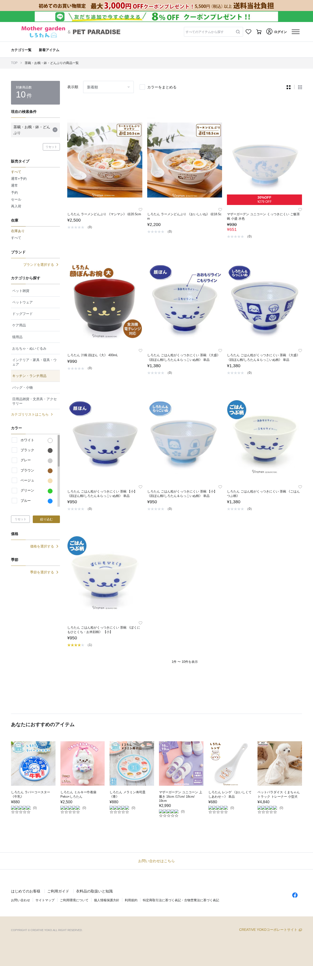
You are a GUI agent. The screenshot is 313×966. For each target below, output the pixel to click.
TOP (14, 63)
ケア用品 (19, 325)
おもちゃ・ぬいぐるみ (29, 348)
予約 (14, 192)
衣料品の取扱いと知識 (94, 891)
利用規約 (131, 900)
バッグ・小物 (22, 387)
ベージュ (27, 480)
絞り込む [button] (46, 519)
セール (16, 199)
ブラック (27, 450)
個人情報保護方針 (106, 900)
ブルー (26, 501)
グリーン (27, 490)
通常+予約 (19, 179)
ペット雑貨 (20, 291)
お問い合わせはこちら (156, 861)
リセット (51, 147)
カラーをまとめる (162, 87)
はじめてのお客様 (25, 891)
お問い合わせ (20, 900)
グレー (26, 460)
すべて (16, 238)
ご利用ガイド (58, 891)
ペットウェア (22, 302)
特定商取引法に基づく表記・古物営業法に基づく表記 (181, 900)
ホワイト (27, 440)
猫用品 (17, 337)
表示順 (72, 87)
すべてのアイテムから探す (205, 31)
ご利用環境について (74, 900)
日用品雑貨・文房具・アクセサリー (34, 401)
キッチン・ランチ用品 (29, 376)
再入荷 (16, 206)
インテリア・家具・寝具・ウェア (34, 362)
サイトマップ (45, 900)
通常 (14, 185)
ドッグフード (22, 314)
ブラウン (27, 470)
